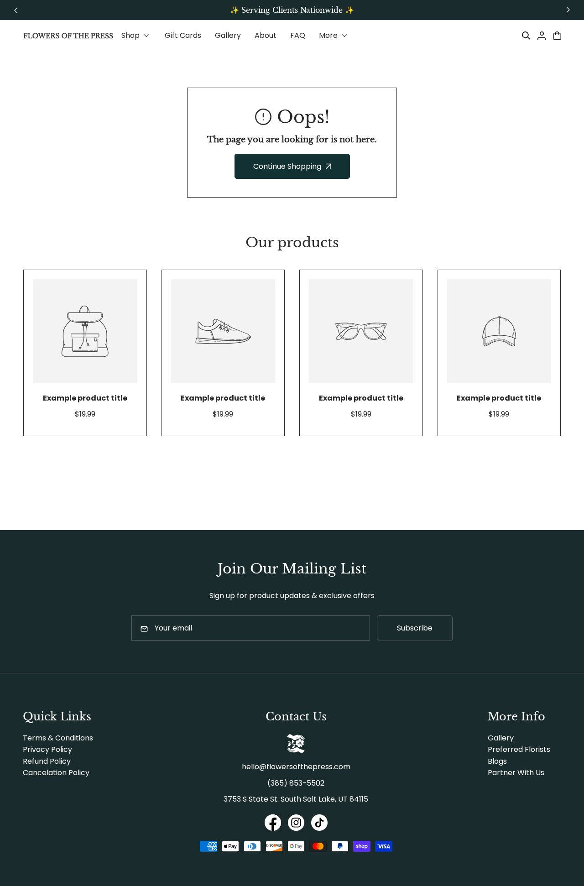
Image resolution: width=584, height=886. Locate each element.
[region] (292, 10)
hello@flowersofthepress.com (296, 766)
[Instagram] (296, 824)
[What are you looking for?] (526, 35)
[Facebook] (273, 824)
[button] (136, 36)
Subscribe (415, 628)
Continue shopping (287, 166)
